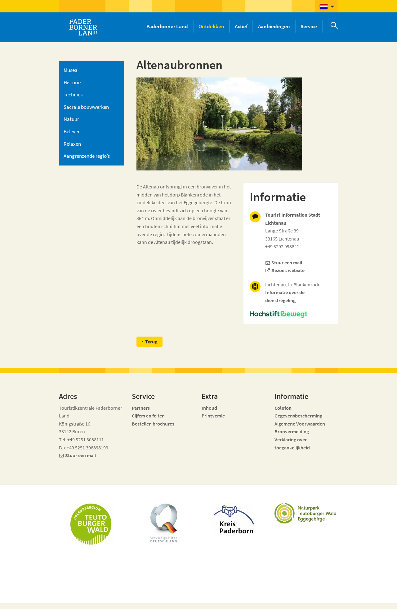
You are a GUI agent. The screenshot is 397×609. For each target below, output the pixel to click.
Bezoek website (288, 270)
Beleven (72, 131)
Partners (141, 408)
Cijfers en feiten (148, 416)
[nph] (291, 314)
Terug (151, 341)
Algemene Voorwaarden (299, 424)
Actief (241, 26)
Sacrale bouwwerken (86, 107)
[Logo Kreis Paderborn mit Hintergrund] (233, 518)
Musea (71, 70)
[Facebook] (298, 600)
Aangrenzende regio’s (87, 155)
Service (309, 26)
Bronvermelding (292, 431)
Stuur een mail (286, 262)
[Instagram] (309, 600)
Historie (72, 82)
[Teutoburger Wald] (91, 524)
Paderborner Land (167, 26)
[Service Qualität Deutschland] (164, 522)
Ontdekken (211, 26)
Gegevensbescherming (298, 416)
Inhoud (209, 408)
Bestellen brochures (153, 424)
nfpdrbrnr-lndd (164, 595)
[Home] (83, 27)
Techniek (73, 94)
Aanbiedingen (274, 26)
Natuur (71, 119)
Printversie (213, 416)
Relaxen (72, 143)
